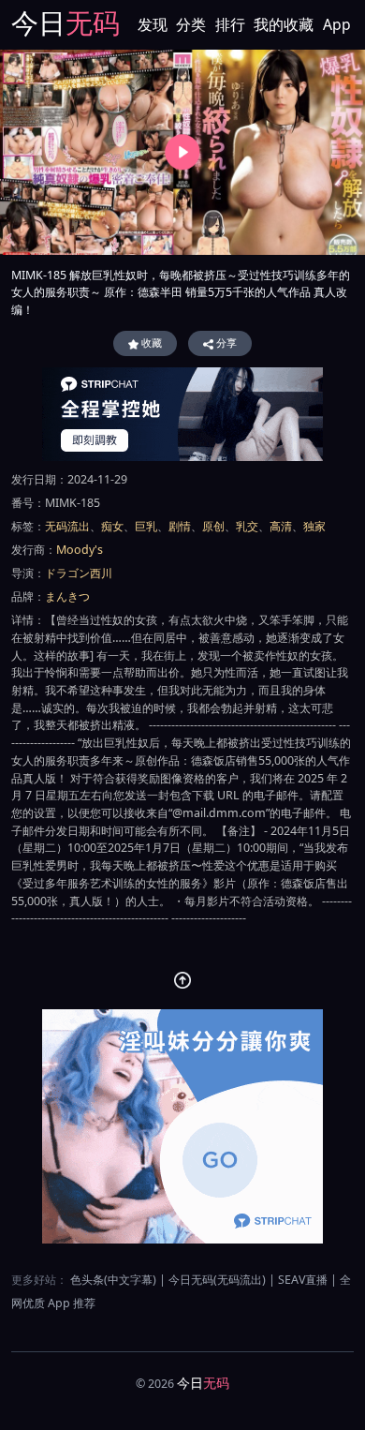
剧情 (179, 526)
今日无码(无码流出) (217, 1280)
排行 (230, 24)
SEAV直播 (303, 1280)
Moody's (79, 550)
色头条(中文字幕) (113, 1280)
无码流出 (67, 526)
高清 (281, 526)
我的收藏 (284, 24)
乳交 (247, 526)
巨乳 (146, 526)
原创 (213, 526)
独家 (314, 526)
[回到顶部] (183, 981)
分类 (191, 24)
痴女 (112, 526)
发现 (153, 24)
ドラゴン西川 (78, 573)
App (337, 24)
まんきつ (67, 596)
